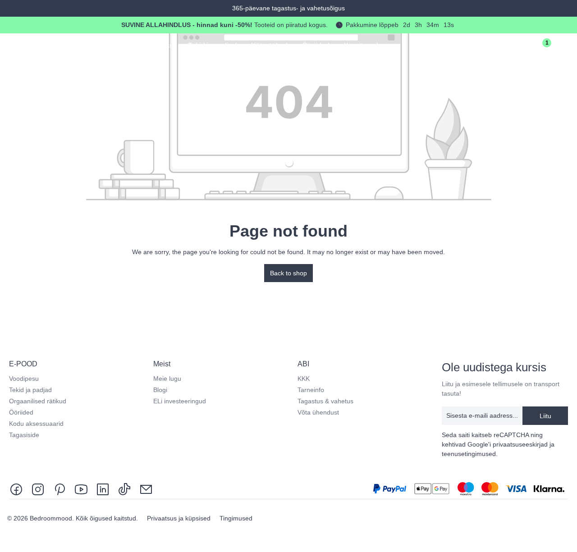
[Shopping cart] (564, 46)
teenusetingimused (469, 453)
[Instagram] (38, 489)
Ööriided (21, 412)
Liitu (545, 416)
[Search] (488, 46)
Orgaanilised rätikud (37, 401)
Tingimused (236, 518)
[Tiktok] (124, 489)
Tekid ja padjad (30, 389)
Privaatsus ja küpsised (179, 518)
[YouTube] (81, 489)
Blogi (160, 389)
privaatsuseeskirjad (520, 444)
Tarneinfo (311, 389)
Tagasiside (24, 434)
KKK (304, 378)
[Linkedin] (103, 489)
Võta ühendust (318, 412)
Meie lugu (167, 378)
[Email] (146, 489)
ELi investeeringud (179, 401)
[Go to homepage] (50, 45)
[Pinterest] (59, 489)
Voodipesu (24, 378)
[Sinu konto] (514, 46)
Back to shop (288, 273)
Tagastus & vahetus (325, 401)
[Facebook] (18, 489)
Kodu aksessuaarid (36, 423)
